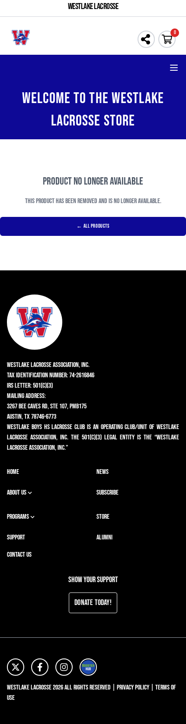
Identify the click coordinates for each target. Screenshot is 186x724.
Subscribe (107, 493)
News (102, 472)
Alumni (104, 537)
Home (13, 472)
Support (16, 537)
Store (102, 517)
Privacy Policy (133, 687)
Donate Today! (93, 602)
